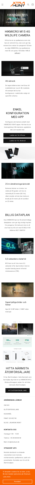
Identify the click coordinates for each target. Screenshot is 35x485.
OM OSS (6, 405)
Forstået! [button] (17, 481)
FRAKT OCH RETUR (10, 418)
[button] (2, 5)
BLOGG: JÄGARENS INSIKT (12, 422)
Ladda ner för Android (18, 141)
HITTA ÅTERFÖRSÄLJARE (17, 390)
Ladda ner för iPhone (17, 135)
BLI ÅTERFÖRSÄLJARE (11, 409)
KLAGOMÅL (7, 414)
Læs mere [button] (6, 476)
